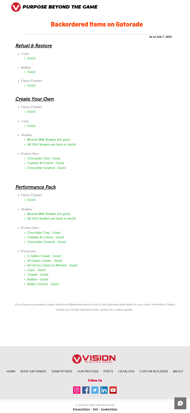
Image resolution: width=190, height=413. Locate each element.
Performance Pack (35, 187)
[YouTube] (113, 390)
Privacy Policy (81, 409)
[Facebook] (85, 390)
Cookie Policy (109, 409)
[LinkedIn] (104, 390)
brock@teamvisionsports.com (80, 304)
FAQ (95, 409)
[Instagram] (76, 390)
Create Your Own (34, 98)
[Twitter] (95, 390)
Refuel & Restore (33, 45)
